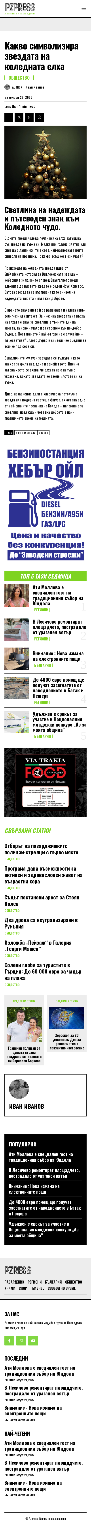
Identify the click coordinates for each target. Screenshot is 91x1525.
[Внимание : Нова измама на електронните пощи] (16, 659)
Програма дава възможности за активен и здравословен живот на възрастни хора (43, 874)
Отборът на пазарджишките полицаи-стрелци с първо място (41, 849)
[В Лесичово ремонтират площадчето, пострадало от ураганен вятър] (16, 629)
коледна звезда (25, 433)
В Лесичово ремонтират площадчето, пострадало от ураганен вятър (59, 627)
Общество (19, 77)
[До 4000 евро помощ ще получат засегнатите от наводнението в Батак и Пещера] (16, 688)
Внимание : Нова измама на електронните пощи (58, 656)
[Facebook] (8, 117)
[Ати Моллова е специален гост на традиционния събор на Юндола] (16, 595)
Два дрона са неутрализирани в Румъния (41, 923)
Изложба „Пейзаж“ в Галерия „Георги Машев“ (38, 945)
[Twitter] (19, 117)
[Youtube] (33, 1340)
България (42, 665)
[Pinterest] (29, 117)
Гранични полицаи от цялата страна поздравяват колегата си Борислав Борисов (24, 1054)
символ (43, 433)
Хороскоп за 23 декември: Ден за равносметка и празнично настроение (67, 1041)
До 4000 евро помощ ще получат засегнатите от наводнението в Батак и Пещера (58, 687)
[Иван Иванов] (8, 87)
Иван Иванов (34, 87)
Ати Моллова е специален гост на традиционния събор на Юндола (58, 595)
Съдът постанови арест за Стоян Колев (41, 900)
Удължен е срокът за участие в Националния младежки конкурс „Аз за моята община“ (60, 721)
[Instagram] (21, 1340)
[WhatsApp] (39, 117)
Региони (41, 610)
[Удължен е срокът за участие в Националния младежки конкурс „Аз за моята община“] (16, 722)
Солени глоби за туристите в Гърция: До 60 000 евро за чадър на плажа (43, 971)
